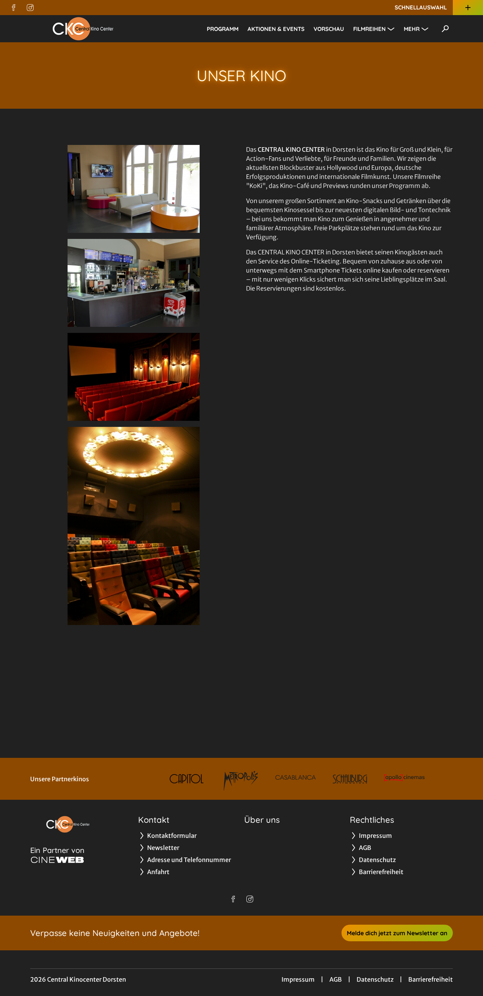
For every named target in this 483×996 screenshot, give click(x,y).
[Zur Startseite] (83, 28)
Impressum (298, 979)
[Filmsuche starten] (445, 28)
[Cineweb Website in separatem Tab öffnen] (57, 859)
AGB (335, 979)
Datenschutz (375, 979)
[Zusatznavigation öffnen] (468, 7)
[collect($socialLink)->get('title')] (13, 7)
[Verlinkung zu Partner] (186, 779)
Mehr (412, 28)
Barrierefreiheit (430, 979)
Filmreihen (369, 28)
